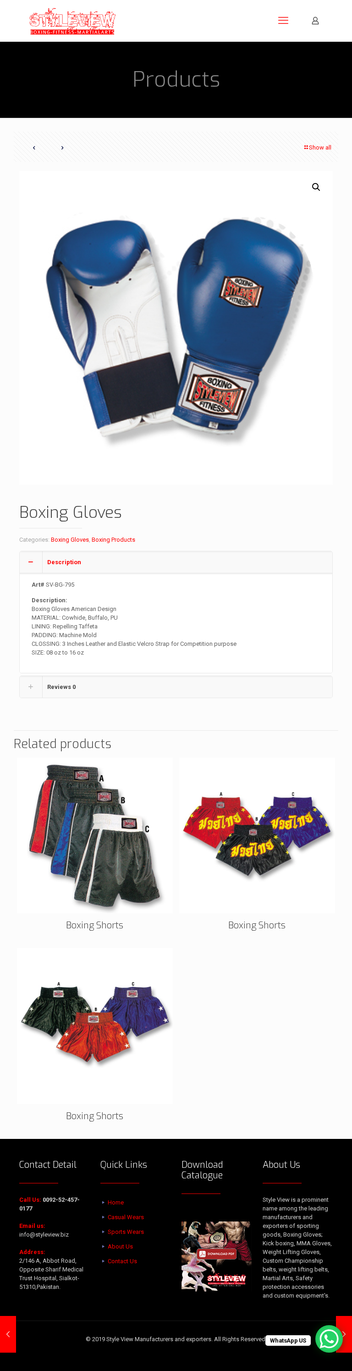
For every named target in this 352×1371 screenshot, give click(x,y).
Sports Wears (126, 1231)
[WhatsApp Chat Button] (329, 1339)
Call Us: (30, 1199)
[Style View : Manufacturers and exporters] (72, 20)
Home (116, 1202)
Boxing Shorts (94, 925)
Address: (32, 1252)
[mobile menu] (283, 20)
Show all (320, 147)
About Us (120, 1246)
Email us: (32, 1225)
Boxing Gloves (70, 539)
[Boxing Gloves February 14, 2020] (8, 1334)
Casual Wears (126, 1217)
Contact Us (122, 1261)
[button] (317, 187)
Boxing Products (113, 539)
